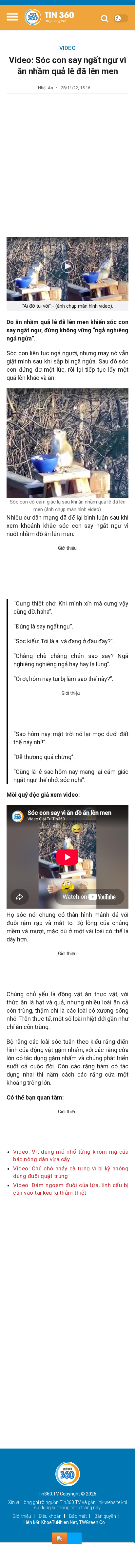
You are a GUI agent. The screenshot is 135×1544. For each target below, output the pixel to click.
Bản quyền (105, 1516)
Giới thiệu (21, 1516)
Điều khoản (50, 1516)
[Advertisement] (67, 165)
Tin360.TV (70, 1502)
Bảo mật (78, 1516)
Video (67, 48)
